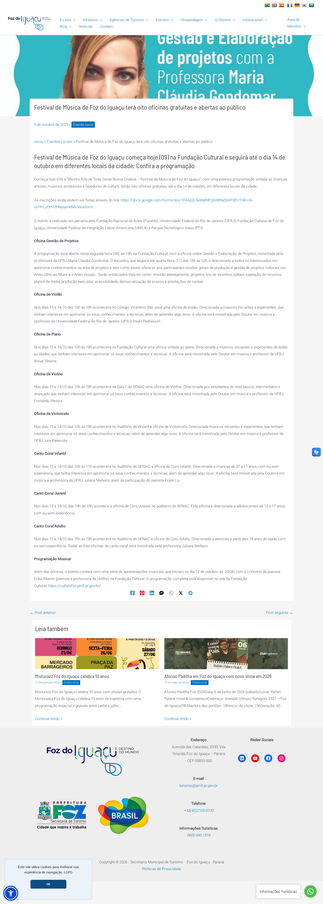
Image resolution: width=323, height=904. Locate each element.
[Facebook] (132, 592)
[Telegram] (190, 592)
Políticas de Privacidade (161, 869)
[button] (73, 20)
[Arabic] (312, 5)
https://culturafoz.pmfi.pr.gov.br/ (74, 586)
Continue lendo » (48, 718)
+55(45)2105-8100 (198, 810)
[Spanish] (282, 5)
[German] (297, 5)
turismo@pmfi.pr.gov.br (199, 785)
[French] (290, 5)
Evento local (83, 124)
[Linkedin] (152, 592)
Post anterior (43, 612)
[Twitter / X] (181, 592)
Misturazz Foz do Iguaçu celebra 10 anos (72, 676)
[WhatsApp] (171, 592)
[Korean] (305, 5)
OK (48, 884)
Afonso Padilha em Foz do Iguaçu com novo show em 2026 (218, 676)
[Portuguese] (268, 5)
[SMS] (161, 592)
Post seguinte (279, 612)
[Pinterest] (142, 592)
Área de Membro (294, 22)
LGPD (68, 872)
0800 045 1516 (198, 835)
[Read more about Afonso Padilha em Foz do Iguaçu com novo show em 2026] (226, 653)
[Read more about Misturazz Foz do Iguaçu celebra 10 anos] (97, 653)
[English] (275, 5)
